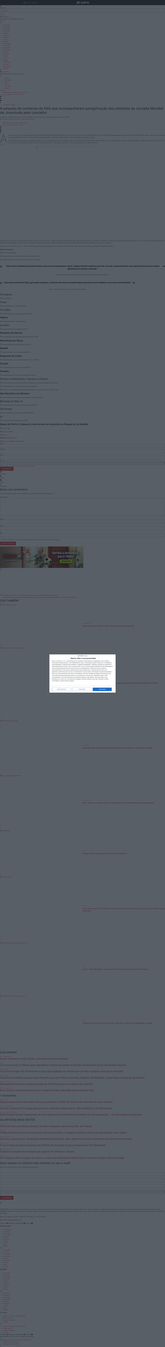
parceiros (63, 661)
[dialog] (82, 673)
